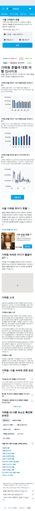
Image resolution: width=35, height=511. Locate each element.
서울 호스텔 (5, 448)
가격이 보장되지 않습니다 (21, 485)
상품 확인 (28, 246)
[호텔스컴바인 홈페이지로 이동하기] (13, 8)
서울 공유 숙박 (6, 451)
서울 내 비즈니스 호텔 (9, 464)
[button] (3, 9)
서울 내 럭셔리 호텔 (8, 467)
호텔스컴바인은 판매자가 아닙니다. (15, 491)
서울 (20, 508)
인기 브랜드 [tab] (6, 438)
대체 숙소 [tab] (6, 420)
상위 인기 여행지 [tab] (8, 425)
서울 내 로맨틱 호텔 (8, 456)
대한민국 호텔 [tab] (16, 420)
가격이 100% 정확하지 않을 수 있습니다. (16, 498)
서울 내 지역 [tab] (7, 429)
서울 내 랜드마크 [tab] (22, 425)
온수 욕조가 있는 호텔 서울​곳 (11, 472)
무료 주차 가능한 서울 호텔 (10, 461)
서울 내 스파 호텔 (7, 475)
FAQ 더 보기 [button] (17, 406)
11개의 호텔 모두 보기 (9, 229)
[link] (17, 197)
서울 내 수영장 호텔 (8, 459)
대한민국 (10, 508)
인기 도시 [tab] (20, 434)
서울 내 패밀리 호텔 (8, 470)
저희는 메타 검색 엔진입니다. (13, 494)
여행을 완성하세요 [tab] (8, 434)
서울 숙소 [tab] (17, 429)
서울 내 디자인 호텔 (8, 453)
